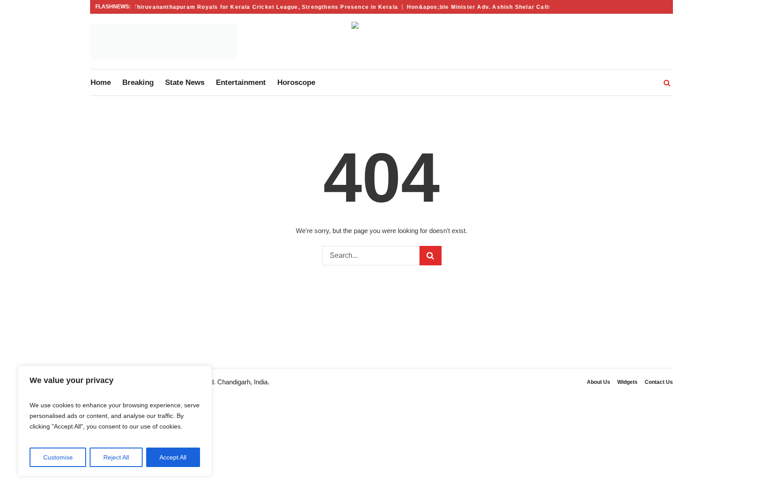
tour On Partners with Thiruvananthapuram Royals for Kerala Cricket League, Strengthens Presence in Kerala (228, 7)
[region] (115, 421)
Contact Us (659, 382)
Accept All (172, 457)
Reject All (116, 457)
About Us (598, 382)
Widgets (627, 382)
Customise (58, 457)
